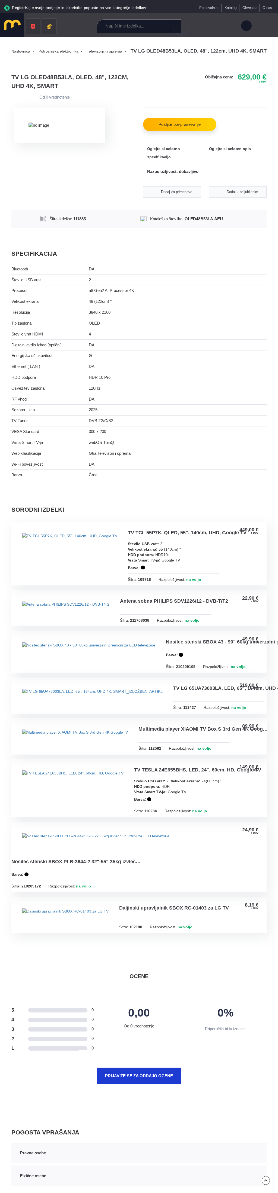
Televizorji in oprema (108, 51)
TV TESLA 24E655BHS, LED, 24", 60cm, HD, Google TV (202, 803)
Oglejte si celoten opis (230, 149)
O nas (267, 8)
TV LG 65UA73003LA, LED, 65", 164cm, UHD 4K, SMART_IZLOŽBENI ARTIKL (76, 721)
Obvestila (249, 8)
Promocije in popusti (33, 27)
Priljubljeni (218, 26)
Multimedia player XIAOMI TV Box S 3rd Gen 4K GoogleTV (208, 762)
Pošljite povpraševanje (180, 124)
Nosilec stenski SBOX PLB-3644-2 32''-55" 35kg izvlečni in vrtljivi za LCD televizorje (76, 902)
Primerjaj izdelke (206, 26)
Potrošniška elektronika (60, 51)
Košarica (230, 26)
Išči (181, 26)
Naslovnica (21, 51)
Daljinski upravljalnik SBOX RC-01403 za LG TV (178, 949)
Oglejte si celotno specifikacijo (163, 153)
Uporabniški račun (246, 26)
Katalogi (230, 8)
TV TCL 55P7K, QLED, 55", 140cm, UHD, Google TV (191, 533)
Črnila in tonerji (49, 27)
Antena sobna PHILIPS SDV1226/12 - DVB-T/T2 (178, 603)
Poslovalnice (209, 8)
